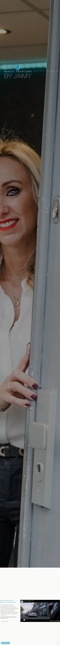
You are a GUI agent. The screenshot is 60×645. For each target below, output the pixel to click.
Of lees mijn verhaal (4, 621)
